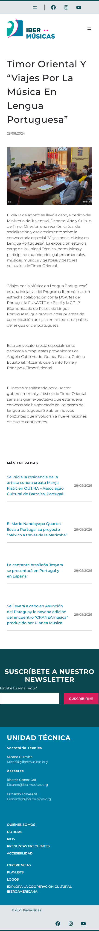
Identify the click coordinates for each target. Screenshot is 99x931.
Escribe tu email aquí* (18, 688)
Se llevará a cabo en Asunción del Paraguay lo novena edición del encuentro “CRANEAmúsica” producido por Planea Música (37, 614)
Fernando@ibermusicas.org (29, 799)
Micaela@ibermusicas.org (27, 762)
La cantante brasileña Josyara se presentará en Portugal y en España (35, 570)
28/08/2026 (83, 485)
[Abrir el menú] (89, 28)
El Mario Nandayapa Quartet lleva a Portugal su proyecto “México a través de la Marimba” (37, 529)
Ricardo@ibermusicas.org (27, 785)
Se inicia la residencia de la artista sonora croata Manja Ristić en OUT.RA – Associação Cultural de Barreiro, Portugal (35, 485)
